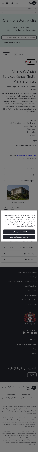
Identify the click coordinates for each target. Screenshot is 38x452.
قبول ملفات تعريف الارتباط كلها (19, 237)
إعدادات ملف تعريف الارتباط (19, 231)
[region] (19, 226)
